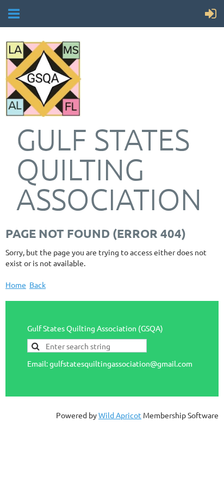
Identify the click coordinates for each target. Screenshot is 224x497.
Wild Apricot (119, 415)
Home (15, 285)
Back (37, 285)
